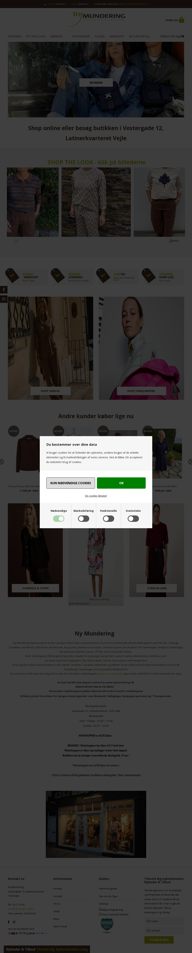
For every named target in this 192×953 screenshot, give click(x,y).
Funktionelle (108, 510)
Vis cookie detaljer (96, 496)
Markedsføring (84, 510)
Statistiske (133, 510)
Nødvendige (59, 510)
